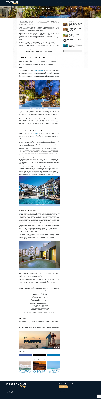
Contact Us (91, 2)
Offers (85, 2)
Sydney (20, 213)
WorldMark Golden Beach (38, 70)
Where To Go (60, 2)
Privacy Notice (63, 391)
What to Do (78, 2)
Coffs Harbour (36, 133)
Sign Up (63, 386)
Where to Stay (70, 2)
